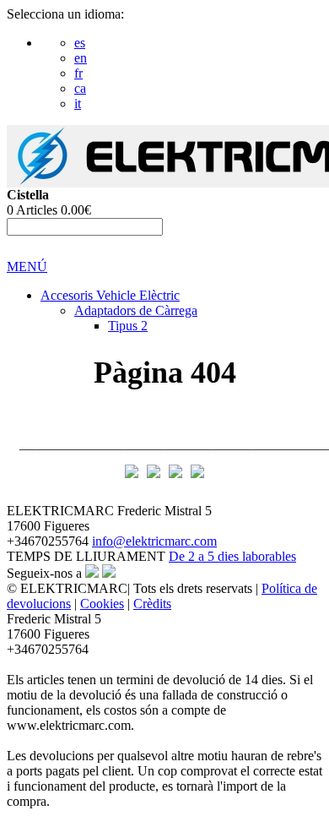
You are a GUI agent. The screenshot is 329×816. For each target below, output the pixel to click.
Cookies (102, 603)
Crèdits (152, 603)
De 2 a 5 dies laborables (232, 556)
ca (80, 88)
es (79, 42)
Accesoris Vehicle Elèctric (110, 295)
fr (78, 73)
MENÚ (27, 266)
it (77, 103)
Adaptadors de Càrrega (135, 310)
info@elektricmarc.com (154, 541)
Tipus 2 (128, 325)
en (80, 58)
